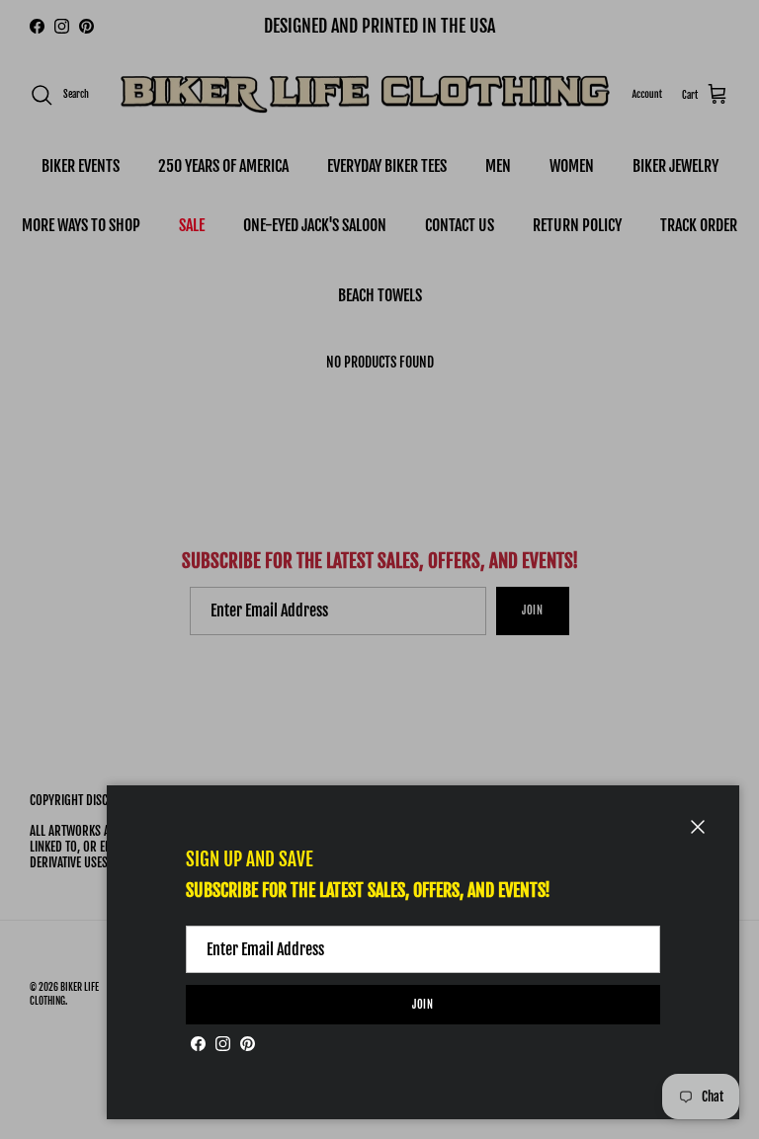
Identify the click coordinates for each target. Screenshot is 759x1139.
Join (423, 1005)
